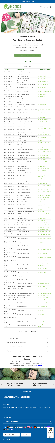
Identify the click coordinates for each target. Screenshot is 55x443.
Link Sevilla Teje (41, 126)
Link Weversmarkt (42, 220)
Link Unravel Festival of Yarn (44, 101)
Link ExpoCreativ (41, 72)
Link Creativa (41, 140)
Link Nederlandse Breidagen (44, 293)
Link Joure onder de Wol (43, 181)
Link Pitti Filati (41, 211)
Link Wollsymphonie (42, 306)
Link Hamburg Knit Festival (44, 234)
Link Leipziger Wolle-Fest (43, 147)
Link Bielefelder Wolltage (43, 119)
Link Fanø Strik (41, 242)
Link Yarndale (41, 280)
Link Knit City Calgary (42, 268)
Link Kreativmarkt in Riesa (43, 107)
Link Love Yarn (41, 98)
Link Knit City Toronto (42, 144)
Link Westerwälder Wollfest (44, 257)
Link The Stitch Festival (43, 121)
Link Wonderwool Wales (43, 162)
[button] (47, 7)
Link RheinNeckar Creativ (43, 81)
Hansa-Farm (9, 439)
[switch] (50, 437)
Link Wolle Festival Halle (43, 295)
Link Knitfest (40, 310)
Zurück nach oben (26, 391)
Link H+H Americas (42, 170)
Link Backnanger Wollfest (43, 297)
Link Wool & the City (42, 272)
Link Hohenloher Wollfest (43, 157)
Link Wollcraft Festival (43, 229)
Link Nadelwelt (41, 179)
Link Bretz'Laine (41, 96)
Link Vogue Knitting (42, 87)
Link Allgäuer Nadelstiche (43, 149)
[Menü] (53, 428)
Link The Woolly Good (43, 155)
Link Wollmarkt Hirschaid (43, 134)
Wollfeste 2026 (27, 62)
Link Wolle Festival (42, 74)
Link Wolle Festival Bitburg (44, 199)
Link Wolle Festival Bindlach (44, 249)
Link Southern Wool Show (44, 231)
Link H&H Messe (41, 124)
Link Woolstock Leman (43, 183)
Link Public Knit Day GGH (43, 197)
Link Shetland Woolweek (43, 283)
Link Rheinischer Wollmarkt (44, 195)
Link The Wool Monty (42, 202)
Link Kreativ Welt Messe (43, 303)
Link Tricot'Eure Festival (43, 84)
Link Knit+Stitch (41, 286)
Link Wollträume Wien (43, 115)
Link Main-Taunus (42, 137)
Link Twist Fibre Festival (43, 225)
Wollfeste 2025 (27, 66)
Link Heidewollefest (42, 289)
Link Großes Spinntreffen (43, 164)
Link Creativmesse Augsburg (44, 91)
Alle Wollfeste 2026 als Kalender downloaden (27, 55)
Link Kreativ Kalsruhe (42, 300)
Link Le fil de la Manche (43, 189)
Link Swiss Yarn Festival (43, 142)
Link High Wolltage (42, 132)
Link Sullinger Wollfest (43, 222)
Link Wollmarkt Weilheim (43, 168)
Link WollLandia (41, 117)
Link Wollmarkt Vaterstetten (44, 291)
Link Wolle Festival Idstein (44, 227)
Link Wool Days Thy (42, 253)
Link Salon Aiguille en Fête (44, 318)
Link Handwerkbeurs (42, 173)
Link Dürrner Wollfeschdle (44, 246)
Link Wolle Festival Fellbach (44, 238)
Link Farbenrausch (42, 104)
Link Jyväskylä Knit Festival (44, 214)
